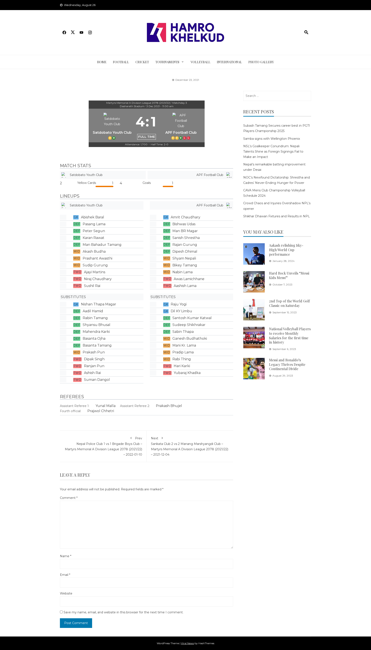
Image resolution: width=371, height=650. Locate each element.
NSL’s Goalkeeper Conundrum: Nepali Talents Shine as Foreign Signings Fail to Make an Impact (273, 151)
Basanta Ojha (94, 338)
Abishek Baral (92, 217)
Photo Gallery (261, 62)
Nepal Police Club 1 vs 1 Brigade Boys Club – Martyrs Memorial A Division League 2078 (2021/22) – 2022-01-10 (103, 446)
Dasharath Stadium (132, 106)
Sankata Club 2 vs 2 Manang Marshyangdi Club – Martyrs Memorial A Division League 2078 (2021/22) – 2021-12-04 (189, 446)
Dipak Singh (94, 359)
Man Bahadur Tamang (102, 245)
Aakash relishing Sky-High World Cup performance (286, 250)
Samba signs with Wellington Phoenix (271, 139)
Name (65, 556)
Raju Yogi (179, 304)
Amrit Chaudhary (185, 217)
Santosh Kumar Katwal (192, 318)
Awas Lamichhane (189, 279)
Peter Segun (94, 231)
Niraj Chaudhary (98, 279)
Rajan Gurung (184, 245)
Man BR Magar (185, 231)
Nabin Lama (182, 272)
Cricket (142, 62)
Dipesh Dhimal (184, 251)
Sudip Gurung (95, 265)
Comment (69, 498)
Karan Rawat (93, 238)
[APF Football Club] (181, 125)
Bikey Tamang (184, 265)
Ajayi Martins (94, 272)
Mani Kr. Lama (184, 345)
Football (121, 62)
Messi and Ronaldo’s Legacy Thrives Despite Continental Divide (287, 364)
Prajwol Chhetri (100, 411)
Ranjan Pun (94, 366)
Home (101, 62)
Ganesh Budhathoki (189, 338)
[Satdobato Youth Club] (112, 125)
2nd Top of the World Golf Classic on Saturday (289, 303)
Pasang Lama (94, 224)
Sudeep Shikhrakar (188, 325)
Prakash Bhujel (169, 406)
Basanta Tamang (97, 345)
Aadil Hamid (93, 311)
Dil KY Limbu (181, 311)
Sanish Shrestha (186, 238)
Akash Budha (94, 251)
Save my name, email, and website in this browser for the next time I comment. (123, 612)
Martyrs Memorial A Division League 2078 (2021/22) (138, 102)
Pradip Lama (183, 352)
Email (65, 575)
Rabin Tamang (95, 318)
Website (66, 593)
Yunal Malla (106, 406)
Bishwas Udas (183, 224)
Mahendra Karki (96, 332)
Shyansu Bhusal (96, 325)
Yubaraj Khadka (187, 373)
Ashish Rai (92, 373)
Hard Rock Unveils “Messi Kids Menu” (289, 275)
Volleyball (200, 62)
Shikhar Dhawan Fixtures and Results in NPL (276, 216)
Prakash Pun (94, 352)
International (229, 62)
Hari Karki (182, 366)
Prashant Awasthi (97, 258)
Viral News (187, 643)
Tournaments (167, 62)
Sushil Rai (92, 286)
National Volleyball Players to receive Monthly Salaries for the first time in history (290, 335)
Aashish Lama (185, 286)
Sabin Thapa (183, 332)
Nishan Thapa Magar (98, 304)
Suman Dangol (97, 380)
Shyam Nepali (184, 258)
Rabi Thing (181, 359)
